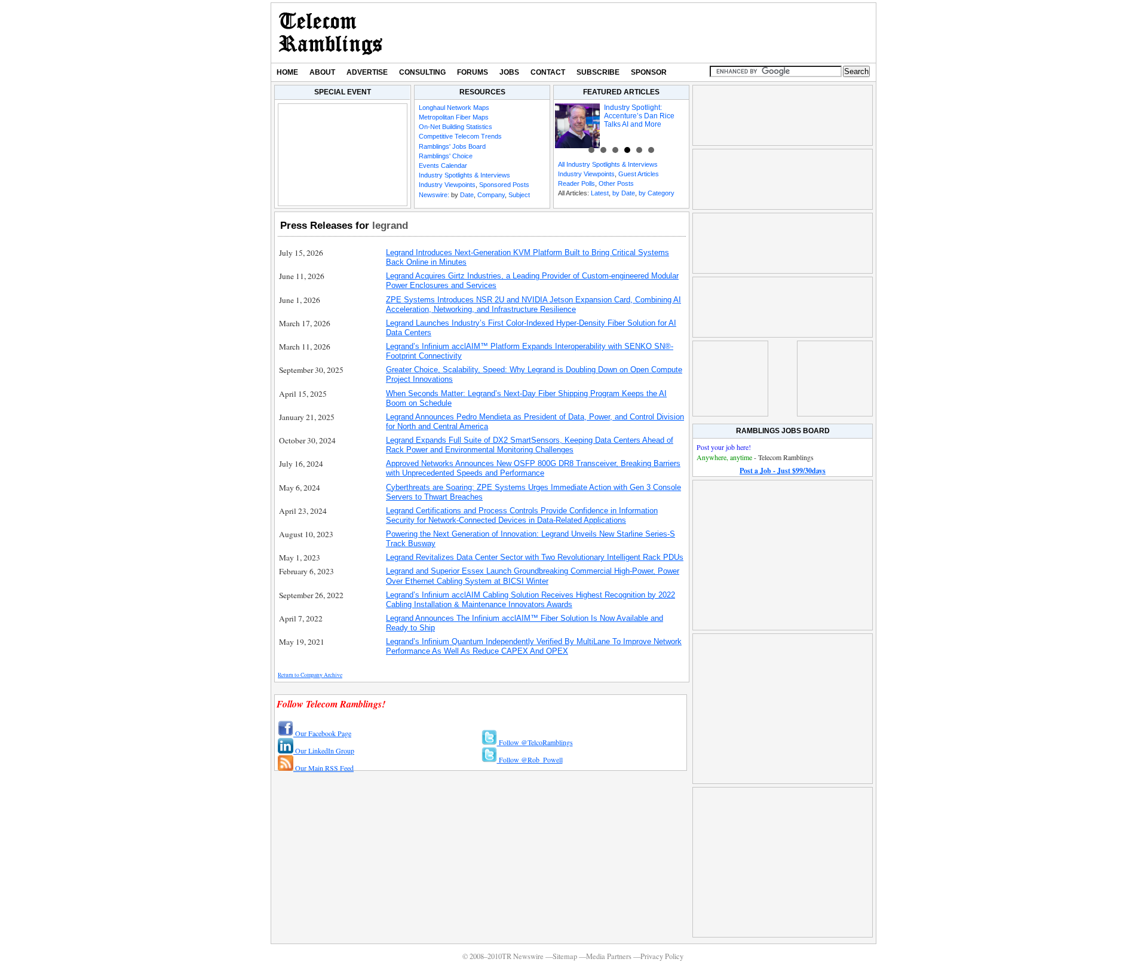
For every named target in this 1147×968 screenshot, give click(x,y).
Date (467, 194)
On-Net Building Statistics (455, 126)
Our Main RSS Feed (323, 768)
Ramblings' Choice (446, 156)
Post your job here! (724, 447)
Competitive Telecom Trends (460, 136)
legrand (390, 225)
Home (287, 72)
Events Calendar (443, 165)
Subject (519, 194)
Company (491, 194)
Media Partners (608, 956)
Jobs (509, 72)
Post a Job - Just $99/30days (783, 470)
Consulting (422, 72)
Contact (547, 72)
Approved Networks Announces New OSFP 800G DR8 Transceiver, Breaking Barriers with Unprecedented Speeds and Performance (533, 468)
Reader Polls (576, 183)
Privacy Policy (661, 956)
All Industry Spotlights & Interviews (608, 164)
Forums (472, 72)
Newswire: (434, 194)
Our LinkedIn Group (323, 750)
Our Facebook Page (322, 733)
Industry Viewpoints (447, 184)
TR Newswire (330, 33)
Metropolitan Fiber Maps (454, 117)
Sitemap (565, 956)
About (322, 72)
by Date (623, 193)
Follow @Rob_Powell (530, 759)
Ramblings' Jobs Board (452, 146)
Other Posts (616, 183)
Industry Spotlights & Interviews (464, 175)
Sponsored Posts (504, 184)
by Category (656, 193)
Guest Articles (638, 173)
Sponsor (649, 72)
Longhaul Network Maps (454, 107)
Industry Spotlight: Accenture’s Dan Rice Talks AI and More (639, 115)
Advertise (367, 72)
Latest (600, 193)
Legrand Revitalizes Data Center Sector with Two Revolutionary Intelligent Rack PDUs (534, 557)
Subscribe (597, 72)
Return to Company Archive (310, 675)
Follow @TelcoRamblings (535, 742)
